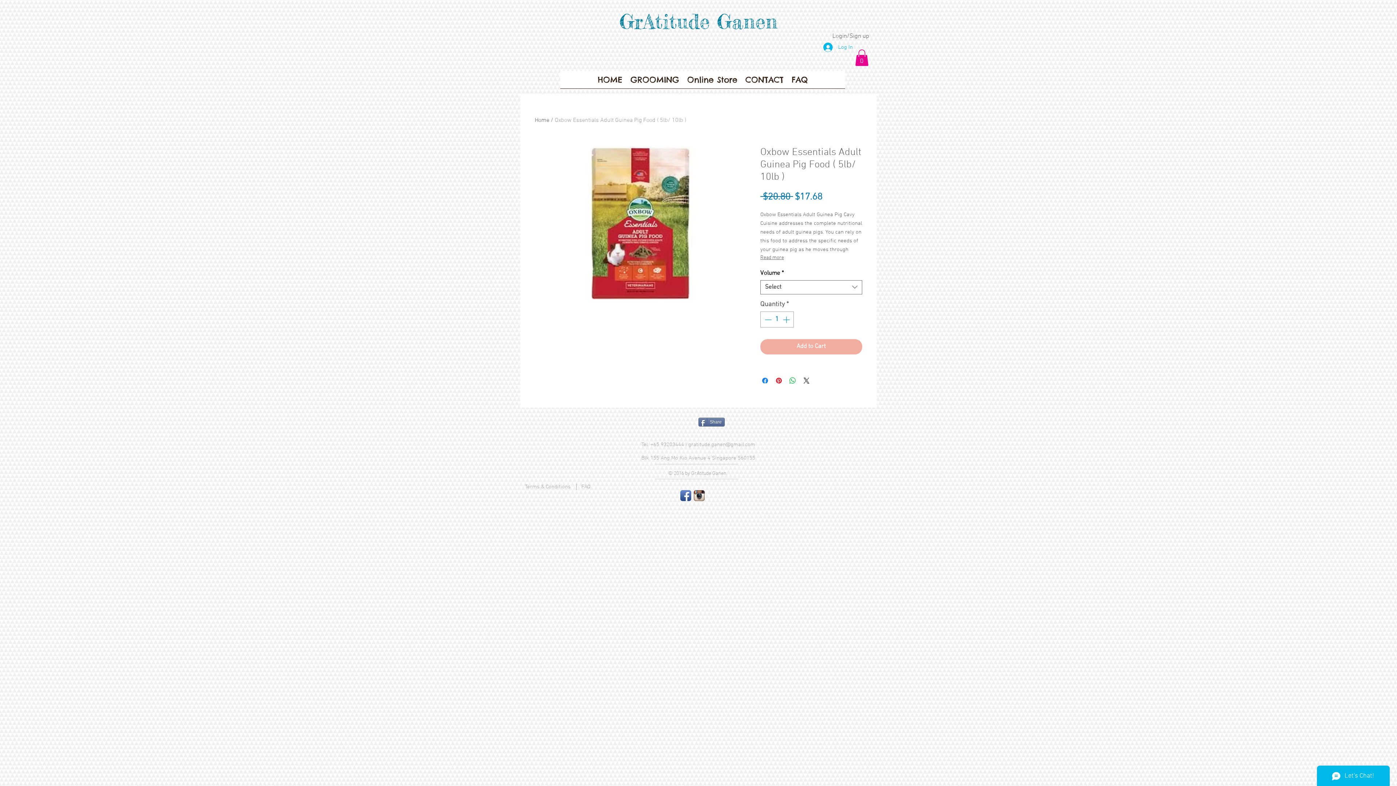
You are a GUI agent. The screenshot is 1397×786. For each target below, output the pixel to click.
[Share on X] (806, 380)
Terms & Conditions (547, 487)
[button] (862, 57)
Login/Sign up (850, 36)
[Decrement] (767, 320)
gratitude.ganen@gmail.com (721, 444)
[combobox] (811, 287)
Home (542, 120)
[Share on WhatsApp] (792, 380)
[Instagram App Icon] (699, 495)
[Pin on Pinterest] (779, 380)
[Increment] (787, 320)
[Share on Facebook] (765, 380)
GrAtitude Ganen (698, 21)
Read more (772, 258)
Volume (772, 273)
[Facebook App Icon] (685, 495)
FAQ (585, 487)
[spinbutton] (777, 320)
